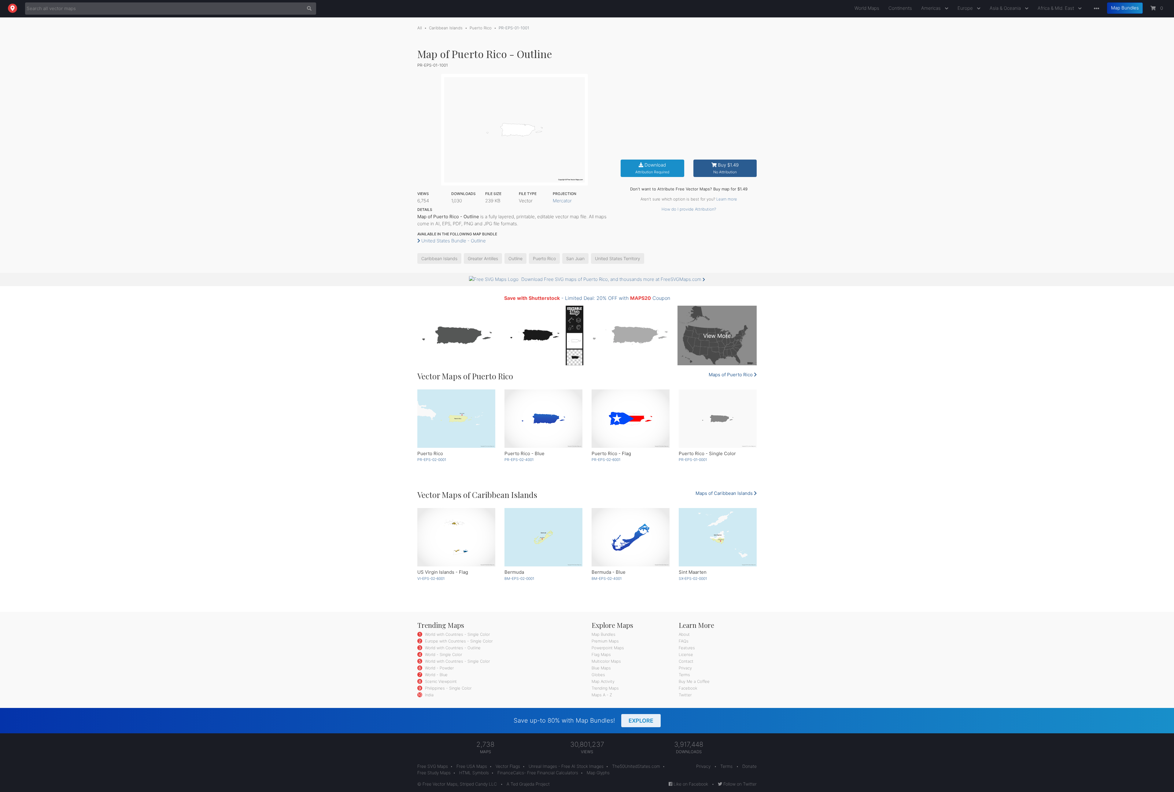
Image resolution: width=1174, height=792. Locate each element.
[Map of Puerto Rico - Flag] (631, 418)
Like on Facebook (690, 783)
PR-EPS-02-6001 (606, 459)
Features (687, 647)
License (686, 654)
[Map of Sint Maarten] (718, 537)
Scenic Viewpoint (440, 681)
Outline (515, 258)
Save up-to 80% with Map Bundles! (583, 720)
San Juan (575, 258)
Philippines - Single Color (447, 688)
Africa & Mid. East (1056, 8)
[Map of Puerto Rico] (456, 418)
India (429, 694)
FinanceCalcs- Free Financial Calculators (537, 772)
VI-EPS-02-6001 (431, 578)
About (684, 634)
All (419, 27)
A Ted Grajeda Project (528, 783)
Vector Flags (508, 766)
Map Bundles (1125, 8)
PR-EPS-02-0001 (431, 459)
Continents (900, 8)
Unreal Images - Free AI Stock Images (566, 766)
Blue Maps (601, 667)
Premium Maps (605, 641)
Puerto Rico (481, 27)
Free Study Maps (434, 772)
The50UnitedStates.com (636, 766)
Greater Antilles (483, 258)
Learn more (726, 199)
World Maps (867, 8)
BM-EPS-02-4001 (607, 578)
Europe (966, 8)
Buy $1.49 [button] (726, 168)
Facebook (688, 688)
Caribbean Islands (446, 27)
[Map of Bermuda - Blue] (631, 537)
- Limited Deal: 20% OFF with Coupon (587, 298)
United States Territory (617, 258)
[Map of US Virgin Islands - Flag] (456, 537)
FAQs (684, 641)
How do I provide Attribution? (689, 209)
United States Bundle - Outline (453, 241)
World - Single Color (443, 654)
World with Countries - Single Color (457, 634)
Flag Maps (601, 654)
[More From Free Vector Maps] (1095, 8)
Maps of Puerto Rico (731, 375)
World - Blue (436, 674)
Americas (931, 8)
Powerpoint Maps (608, 647)
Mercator (562, 201)
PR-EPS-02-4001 (518, 459)
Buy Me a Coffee (694, 681)
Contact (686, 661)
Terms (684, 674)
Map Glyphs (598, 772)
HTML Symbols (474, 772)
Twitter (685, 694)
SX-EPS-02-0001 (693, 578)
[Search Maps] (307, 8)
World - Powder (439, 667)
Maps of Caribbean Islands (725, 493)
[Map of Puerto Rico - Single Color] (718, 418)
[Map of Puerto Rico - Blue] (543, 418)
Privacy (685, 667)
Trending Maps (605, 688)
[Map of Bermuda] (543, 537)
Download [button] (652, 168)
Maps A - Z (602, 694)
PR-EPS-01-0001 (693, 459)
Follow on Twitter (739, 783)
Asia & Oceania (1006, 8)
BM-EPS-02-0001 (519, 578)
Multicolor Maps (606, 661)
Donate (749, 766)
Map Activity (603, 681)
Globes (598, 674)
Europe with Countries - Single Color (458, 641)
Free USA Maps (471, 766)
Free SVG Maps (432, 766)
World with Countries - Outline (452, 647)
